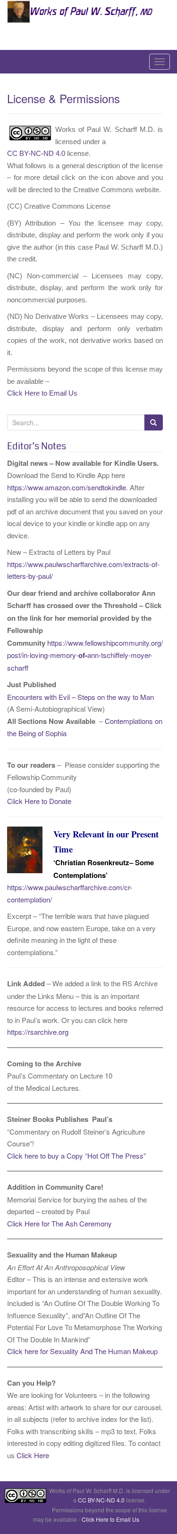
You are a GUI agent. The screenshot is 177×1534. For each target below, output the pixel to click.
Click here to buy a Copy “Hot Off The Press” (76, 1156)
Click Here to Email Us (42, 393)
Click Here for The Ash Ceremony (59, 1223)
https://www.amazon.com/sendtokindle (66, 487)
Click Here (33, 1455)
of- (82, 655)
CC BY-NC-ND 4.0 (36, 153)
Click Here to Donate (39, 801)
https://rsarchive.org (37, 1032)
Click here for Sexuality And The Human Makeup (82, 1351)
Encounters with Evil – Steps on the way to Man (81, 697)
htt (11, 887)
